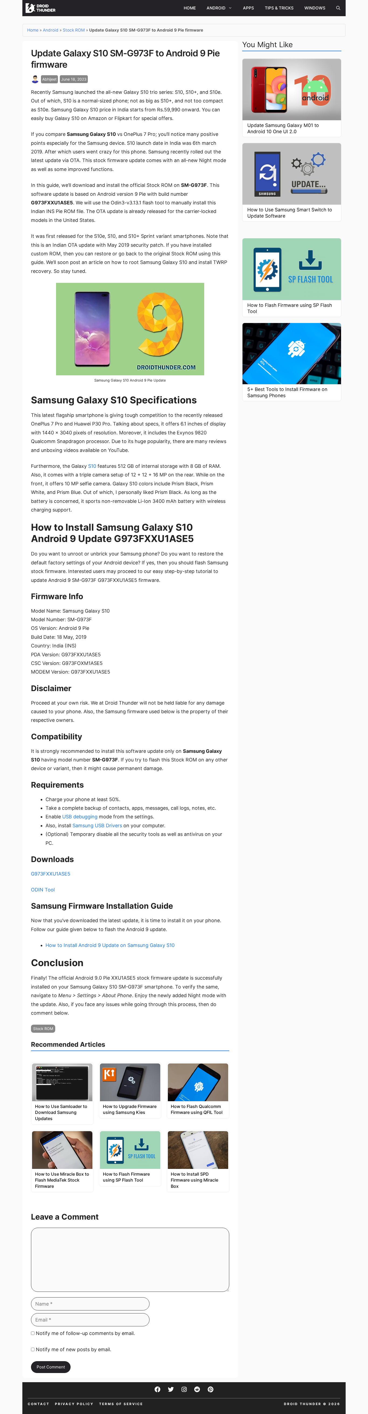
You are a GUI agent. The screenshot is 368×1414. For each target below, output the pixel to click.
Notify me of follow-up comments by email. (85, 1333)
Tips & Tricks (279, 8)
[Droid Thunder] (41, 8)
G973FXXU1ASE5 (50, 874)
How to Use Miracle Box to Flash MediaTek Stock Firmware (62, 1180)
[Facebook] (158, 1389)
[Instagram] (184, 1389)
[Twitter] (171, 1389)
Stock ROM (74, 30)
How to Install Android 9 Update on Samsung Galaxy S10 (110, 945)
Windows (314, 8)
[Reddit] (197, 1389)
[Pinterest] (210, 1389)
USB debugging (80, 816)
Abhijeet (49, 79)
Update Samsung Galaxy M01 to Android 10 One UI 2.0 (283, 128)
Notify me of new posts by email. (73, 1349)
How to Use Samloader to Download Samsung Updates (61, 1112)
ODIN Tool (43, 890)
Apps (248, 8)
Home (190, 8)
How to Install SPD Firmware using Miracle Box (194, 1180)
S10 (92, 466)
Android (216, 8)
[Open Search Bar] (338, 8)
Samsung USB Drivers (97, 825)
